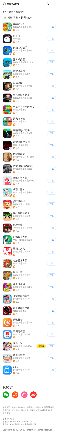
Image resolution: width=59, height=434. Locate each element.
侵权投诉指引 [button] (45, 410)
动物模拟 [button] (22, 240)
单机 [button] (15, 240)
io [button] (23, 204)
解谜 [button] (24, 86)
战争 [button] (30, 192)
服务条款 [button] (30, 407)
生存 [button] (30, 240)
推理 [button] (26, 145)
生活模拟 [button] (26, 74)
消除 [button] (24, 109)
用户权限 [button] (24, 410)
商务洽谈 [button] (40, 407)
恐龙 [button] (24, 263)
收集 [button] (24, 27)
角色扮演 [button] (17, 311)
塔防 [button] (24, 50)
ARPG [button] (25, 62)
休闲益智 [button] (17, 62)
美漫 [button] (30, 98)
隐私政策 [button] (34, 410)
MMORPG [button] (27, 346)
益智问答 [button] (26, 216)
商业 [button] (30, 287)
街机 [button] (28, 204)
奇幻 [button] (30, 27)
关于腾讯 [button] (6, 407)
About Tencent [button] (18, 407)
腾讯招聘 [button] (49, 407)
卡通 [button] (30, 133)
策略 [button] (15, 145)
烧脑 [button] (32, 157)
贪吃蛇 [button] (31, 180)
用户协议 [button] (6, 413)
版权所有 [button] (15, 410)
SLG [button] (24, 275)
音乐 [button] (30, 322)
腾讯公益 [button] (6, 410)
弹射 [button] (24, 133)
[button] (11, 4)
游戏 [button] (11, 12)
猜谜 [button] (24, 121)
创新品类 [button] (17, 27)
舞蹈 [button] (24, 98)
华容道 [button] (25, 157)
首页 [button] (4, 12)
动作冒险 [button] (17, 50)
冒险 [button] (32, 62)
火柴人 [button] (31, 50)
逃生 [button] (30, 169)
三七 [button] (30, 275)
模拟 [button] (24, 180)
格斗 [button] (24, 228)
